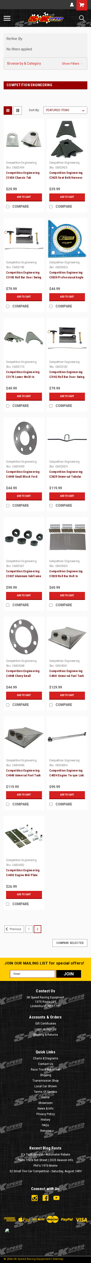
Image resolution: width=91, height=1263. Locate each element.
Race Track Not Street (45, 1069)
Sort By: (34, 110)
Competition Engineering (21, 162)
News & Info (45, 1108)
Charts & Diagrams (45, 1058)
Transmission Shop (45, 1080)
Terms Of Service (45, 1092)
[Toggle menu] (7, 18)
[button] (45, 63)
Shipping (45, 1075)
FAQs (45, 1125)
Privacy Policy (45, 1114)
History (45, 1119)
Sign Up (51, 1029)
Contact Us (45, 1064)
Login (38, 1029)
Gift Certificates (45, 1023)
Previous (15, 929)
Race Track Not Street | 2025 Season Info (45, 1160)
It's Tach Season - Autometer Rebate (45, 1154)
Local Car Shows (45, 1086)
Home (45, 1097)
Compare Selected (69, 943)
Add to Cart (24, 197)
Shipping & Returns (45, 1034)
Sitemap (58, 1259)
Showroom (45, 1103)
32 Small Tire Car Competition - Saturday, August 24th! (45, 1171)
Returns (45, 1131)
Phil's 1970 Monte (45, 1165)
